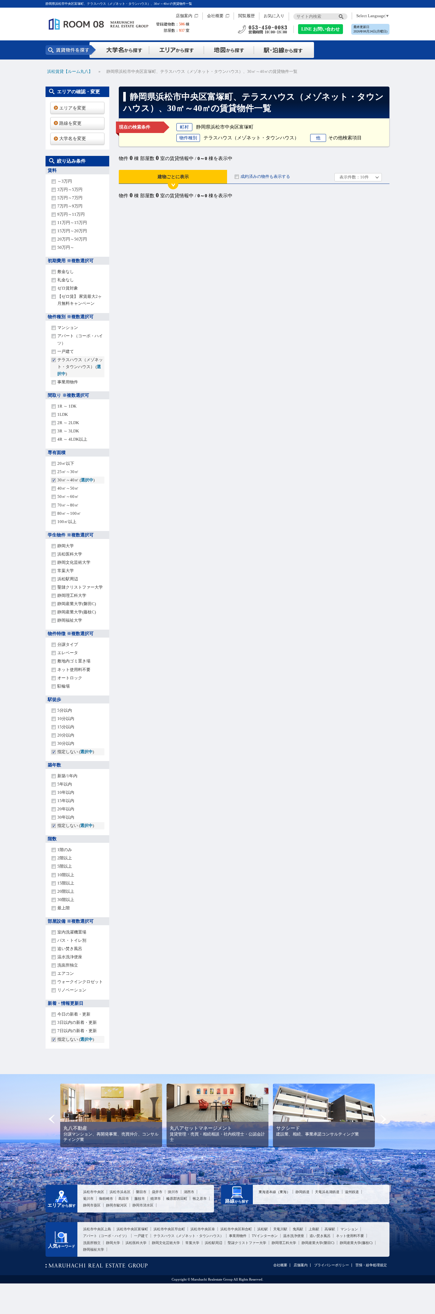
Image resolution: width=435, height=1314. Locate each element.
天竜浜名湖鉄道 (327, 1192)
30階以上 (65, 899)
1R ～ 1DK (66, 406)
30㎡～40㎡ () (76, 480)
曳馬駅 (298, 1229)
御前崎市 (106, 1198)
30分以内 (65, 743)
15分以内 (65, 726)
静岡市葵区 (92, 1205)
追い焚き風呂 (69, 948)
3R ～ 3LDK (68, 431)
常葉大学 (65, 570)
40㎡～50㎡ (68, 488)
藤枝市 (139, 1198)
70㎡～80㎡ (68, 505)
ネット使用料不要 (73, 669)
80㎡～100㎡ (69, 513)
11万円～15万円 (72, 222)
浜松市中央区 (93, 1192)
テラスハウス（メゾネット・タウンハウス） (188, 1236)
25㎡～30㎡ (68, 471)
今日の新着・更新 (73, 1014)
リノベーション (71, 990)
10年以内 (65, 792)
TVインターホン (265, 1236)
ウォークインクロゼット (80, 981)
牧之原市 (200, 1198)
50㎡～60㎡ (68, 496)
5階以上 (64, 866)
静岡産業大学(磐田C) (76, 603)
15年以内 (65, 800)
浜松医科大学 (69, 554)
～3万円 (64, 181)
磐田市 (141, 1192)
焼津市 (155, 1198)
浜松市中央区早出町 (169, 1229)
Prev (52, 1119)
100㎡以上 (66, 521)
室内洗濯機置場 (71, 932)
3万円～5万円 (69, 189)
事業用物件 (67, 382)
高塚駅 (329, 1229)
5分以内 (64, 710)
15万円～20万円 (72, 230)
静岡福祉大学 (69, 620)
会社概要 (215, 16)
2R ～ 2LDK (68, 422)
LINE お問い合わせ (320, 29)
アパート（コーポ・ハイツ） (80, 339)
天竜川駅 (280, 1229)
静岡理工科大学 (71, 595)
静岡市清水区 (142, 1205)
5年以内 (64, 784)
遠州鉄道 (352, 1192)
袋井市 (157, 1192)
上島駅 (314, 1229)
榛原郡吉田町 (176, 1198)
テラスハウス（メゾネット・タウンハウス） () (80, 366)
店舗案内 (184, 16)
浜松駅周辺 (67, 579)
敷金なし (65, 271)
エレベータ (67, 652)
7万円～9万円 (69, 206)
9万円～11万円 (71, 214)
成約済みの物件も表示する (265, 176)
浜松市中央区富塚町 (132, 1229)
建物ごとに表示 (173, 176)
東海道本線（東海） (274, 1192)
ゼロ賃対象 (67, 288)
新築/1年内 (67, 775)
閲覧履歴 (246, 16)
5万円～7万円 (69, 197)
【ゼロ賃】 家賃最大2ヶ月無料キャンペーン (79, 300)
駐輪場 (63, 686)
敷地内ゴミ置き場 (73, 661)
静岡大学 (65, 545)
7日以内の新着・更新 (77, 1030)
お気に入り (274, 16)
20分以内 (65, 735)
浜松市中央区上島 (97, 1229)
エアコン (65, 973)
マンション (67, 327)
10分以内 (65, 718)
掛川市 (173, 1192)
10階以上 (65, 874)
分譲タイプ (67, 644)
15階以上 (65, 883)
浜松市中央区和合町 (236, 1229)
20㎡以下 (65, 463)
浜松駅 (262, 1229)
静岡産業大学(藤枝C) (76, 612)
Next (383, 1119)
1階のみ (64, 849)
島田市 (123, 1198)
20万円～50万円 (72, 239)
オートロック (69, 677)
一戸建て (65, 351)
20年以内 (65, 809)
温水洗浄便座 (69, 956)
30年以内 (65, 817)
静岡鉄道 (303, 1192)
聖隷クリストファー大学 (80, 587)
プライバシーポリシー (331, 1265)
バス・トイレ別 (71, 940)
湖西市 (189, 1192)
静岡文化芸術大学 (73, 562)
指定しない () (75, 751)
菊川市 (88, 1198)
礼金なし (65, 279)
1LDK (62, 414)
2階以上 (64, 858)
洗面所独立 (67, 965)
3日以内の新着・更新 (77, 1022)
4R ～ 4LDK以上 (72, 439)
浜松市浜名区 (120, 1192)
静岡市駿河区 (116, 1205)
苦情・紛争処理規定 (371, 1265)
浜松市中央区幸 (202, 1229)
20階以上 (65, 891)
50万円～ (65, 247)
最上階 (63, 907)
